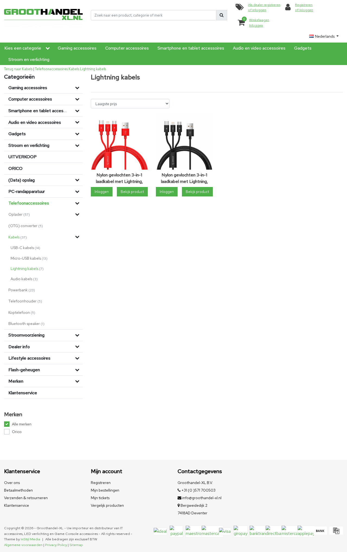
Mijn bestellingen (105, 490)
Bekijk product (132, 191)
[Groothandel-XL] (43, 15)
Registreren (101, 482)
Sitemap (76, 545)
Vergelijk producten (107, 505)
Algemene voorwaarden (23, 545)
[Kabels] (77, 236)
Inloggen (102, 191)
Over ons (12, 482)
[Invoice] (335, 533)
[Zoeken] (222, 15)
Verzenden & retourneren (26, 497)
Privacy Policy (56, 545)
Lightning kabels (93, 69)
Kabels (74, 69)
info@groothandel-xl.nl (201, 497)
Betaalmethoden (18, 490)
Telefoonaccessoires (51, 69)
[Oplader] (77, 214)
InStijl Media (30, 539)
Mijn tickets (100, 497)
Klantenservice (16, 505)
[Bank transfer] (320, 533)
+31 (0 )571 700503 (198, 490)
